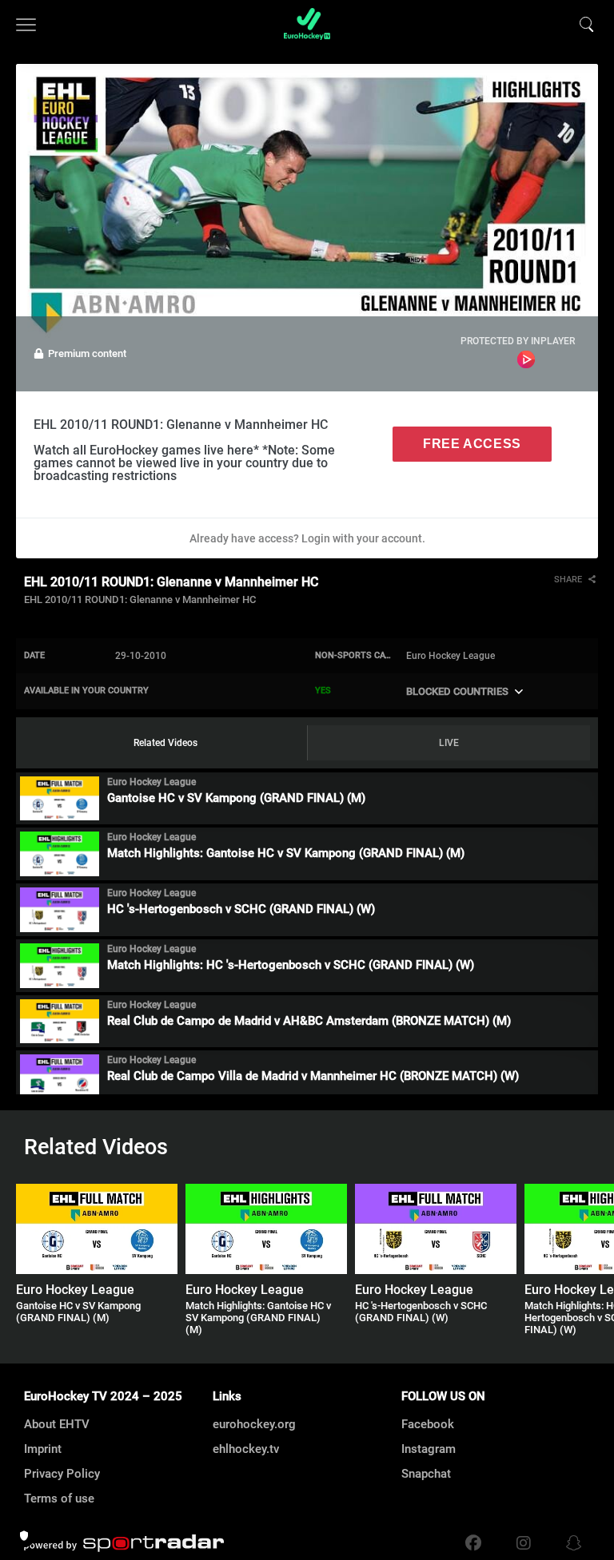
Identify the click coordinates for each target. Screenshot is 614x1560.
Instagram (428, 1449)
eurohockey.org (254, 1424)
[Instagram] (523, 1543)
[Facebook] (473, 1543)
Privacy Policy (62, 1474)
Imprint (43, 1449)
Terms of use (59, 1498)
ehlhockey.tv (246, 1449)
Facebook (427, 1424)
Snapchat (426, 1474)
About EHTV (57, 1424)
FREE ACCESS (472, 444)
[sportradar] (124, 1543)
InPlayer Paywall (526, 359)
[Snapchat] (570, 1543)
